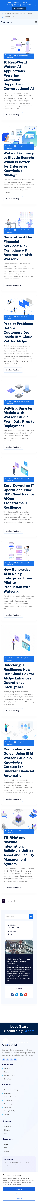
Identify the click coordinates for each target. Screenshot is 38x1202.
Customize (19, 1194)
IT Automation (8, 1100)
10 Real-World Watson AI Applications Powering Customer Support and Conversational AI (19, 75)
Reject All (19, 1198)
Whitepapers (8, 1148)
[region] (19, 1187)
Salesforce (7, 1126)
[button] (12, 994)
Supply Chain (8, 1107)
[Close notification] (35, 6)
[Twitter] (7, 1059)
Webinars (7, 1151)
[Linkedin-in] (11, 1059)
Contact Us (7, 1079)
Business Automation (10, 1097)
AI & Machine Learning (11, 1090)
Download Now (19, 9)
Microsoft (7, 1130)
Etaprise (6, 1114)
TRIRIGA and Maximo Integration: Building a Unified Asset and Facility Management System (19, 850)
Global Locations (9, 1075)
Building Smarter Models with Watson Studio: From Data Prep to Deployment (19, 417)
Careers (6, 1072)
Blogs (11, 57)
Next (17, 901)
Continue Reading (12, 115)
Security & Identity (9, 1111)
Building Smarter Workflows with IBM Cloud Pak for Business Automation (18, 961)
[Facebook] (3, 1059)
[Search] (31, 916)
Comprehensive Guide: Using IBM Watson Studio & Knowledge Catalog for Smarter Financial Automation (19, 762)
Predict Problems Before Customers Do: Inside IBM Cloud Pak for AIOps (18, 332)
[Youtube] (15, 1059)
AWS (5, 1133)
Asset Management (10, 1104)
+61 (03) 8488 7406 (9, 16)
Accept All (19, 1189)
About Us (7, 1068)
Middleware (7, 1093)
